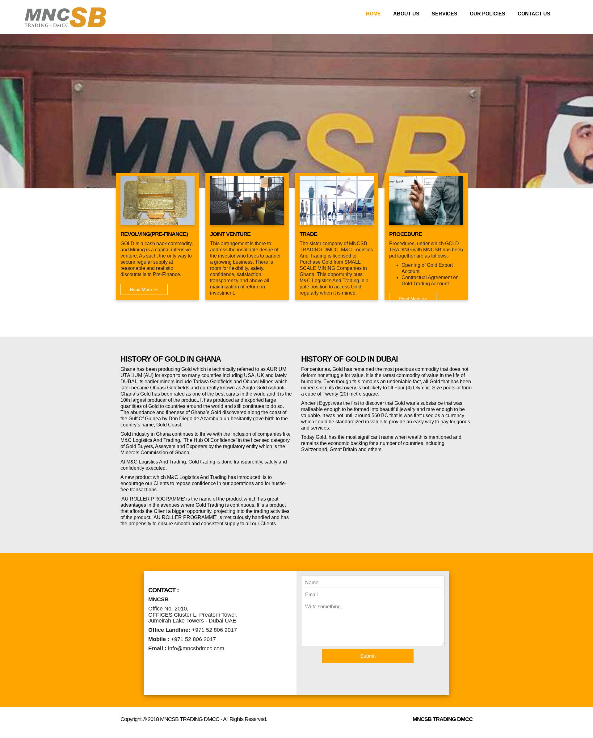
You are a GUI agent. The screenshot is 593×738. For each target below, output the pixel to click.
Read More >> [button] (144, 289)
